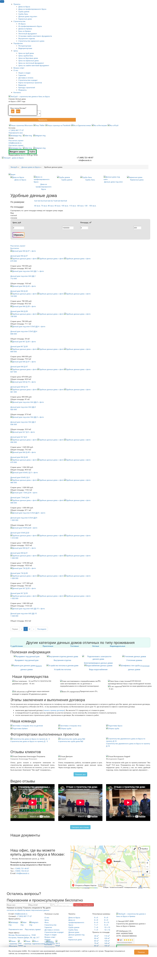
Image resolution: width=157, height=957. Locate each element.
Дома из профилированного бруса (76, 922)
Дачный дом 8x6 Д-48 (19, 457)
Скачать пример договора (132, 947)
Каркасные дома (75, 939)
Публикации (49, 942)
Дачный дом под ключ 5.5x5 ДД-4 (23, 331)
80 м (96, 945)
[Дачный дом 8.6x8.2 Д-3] (24, 472)
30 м (96, 936)
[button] (2, 1)
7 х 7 (96, 925)
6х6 (49, 200)
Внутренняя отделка (62, 660)
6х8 (55, 200)
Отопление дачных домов (139, 667)
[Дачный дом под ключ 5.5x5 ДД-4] (27, 326)
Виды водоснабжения (98, 669)
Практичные (48, 646)
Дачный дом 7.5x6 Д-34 (19, 497)
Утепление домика (134, 660)
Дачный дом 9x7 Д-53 (19, 593)
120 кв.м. (80, 205)
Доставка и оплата (52, 929)
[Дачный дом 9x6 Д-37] (23, 250)
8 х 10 (106, 922)
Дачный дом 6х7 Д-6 (18, 437)
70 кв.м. (44, 205)
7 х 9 (96, 929)
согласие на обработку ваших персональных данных (28, 910)
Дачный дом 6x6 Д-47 (19, 366)
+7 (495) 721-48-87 (85, 157)
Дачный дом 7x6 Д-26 (19, 573)
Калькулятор (50, 947)
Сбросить (18, 234)
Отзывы (48, 939)
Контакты (48, 944)
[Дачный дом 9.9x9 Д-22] (23, 527)
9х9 (65, 200)
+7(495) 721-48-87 (21, 868)
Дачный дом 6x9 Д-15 (19, 386)
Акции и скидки (51, 934)
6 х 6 (96, 917)
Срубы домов (73, 927)
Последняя (41, 629)
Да (13, 111)
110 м (107, 936)
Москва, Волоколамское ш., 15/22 (22, 935)
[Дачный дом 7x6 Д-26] (23, 568)
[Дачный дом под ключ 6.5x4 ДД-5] (27, 512)
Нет (18, 111)
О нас (47, 917)
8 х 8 (106, 917)
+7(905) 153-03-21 (21, 871)
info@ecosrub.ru (15, 143)
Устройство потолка (62, 669)
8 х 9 (106, 920)
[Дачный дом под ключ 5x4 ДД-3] (27, 416)
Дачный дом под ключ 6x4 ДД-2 (23, 407)
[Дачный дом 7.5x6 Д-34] (23, 492)
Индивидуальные (117, 646)
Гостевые (74, 646)
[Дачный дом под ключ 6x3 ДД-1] (27, 270)
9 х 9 (106, 925)
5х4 (35, 200)
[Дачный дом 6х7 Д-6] (22, 431)
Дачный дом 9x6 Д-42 (19, 291)
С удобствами (17, 646)
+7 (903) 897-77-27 (16, 130)
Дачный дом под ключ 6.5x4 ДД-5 (23, 517)
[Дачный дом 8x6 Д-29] (23, 306)
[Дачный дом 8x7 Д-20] (23, 341)
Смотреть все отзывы (80, 827)
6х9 (59, 200)
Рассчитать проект (16, 140)
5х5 (39, 200)
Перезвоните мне (16, 132)
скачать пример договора (54, 710)
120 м (107, 938)
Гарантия (48, 927)
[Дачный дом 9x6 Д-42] (23, 286)
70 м (96, 943)
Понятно (141, 952)
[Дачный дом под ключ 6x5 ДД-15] (27, 608)
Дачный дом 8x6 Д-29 (19, 311)
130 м (107, 940)
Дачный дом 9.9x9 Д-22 (19, 532)
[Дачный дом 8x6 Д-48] (23, 452)
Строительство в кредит (54, 932)
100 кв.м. (65, 205)
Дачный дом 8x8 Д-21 (19, 553)
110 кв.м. (72, 205)
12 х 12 (107, 929)
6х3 (42, 200)
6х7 (52, 200)
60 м (96, 940)
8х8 (62, 200)
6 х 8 (96, 920)
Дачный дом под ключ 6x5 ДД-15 (23, 613)
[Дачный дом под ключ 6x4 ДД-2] (27, 401)
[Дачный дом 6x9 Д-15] (23, 381)
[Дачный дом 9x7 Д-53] (23, 588)
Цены (47, 920)
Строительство (50, 925)
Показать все (80, 774)
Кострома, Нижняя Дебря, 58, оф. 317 (24, 937)
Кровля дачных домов (31, 667)
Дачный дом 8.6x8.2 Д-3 (20, 477)
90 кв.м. (58, 205)
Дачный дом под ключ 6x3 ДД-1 (23, 276)
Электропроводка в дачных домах (98, 663)
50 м (96, 938)
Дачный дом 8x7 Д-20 (19, 346)
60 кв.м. (37, 205)
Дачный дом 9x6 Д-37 (19, 256)
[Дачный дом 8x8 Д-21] (23, 547)
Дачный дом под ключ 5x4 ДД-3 (23, 422)
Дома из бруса (74, 917)
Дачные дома (73, 932)
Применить (42, 120)
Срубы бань (73, 929)
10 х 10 (107, 927)
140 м (107, 943)
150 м (107, 945)
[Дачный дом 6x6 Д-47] (23, 361)
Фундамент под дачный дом (26, 660)
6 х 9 (96, 922)
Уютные (95, 646)
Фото (47, 922)
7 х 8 (96, 927)
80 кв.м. (51, 205)
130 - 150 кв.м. (90, 205)
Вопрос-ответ (50, 937)
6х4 (45, 200)
